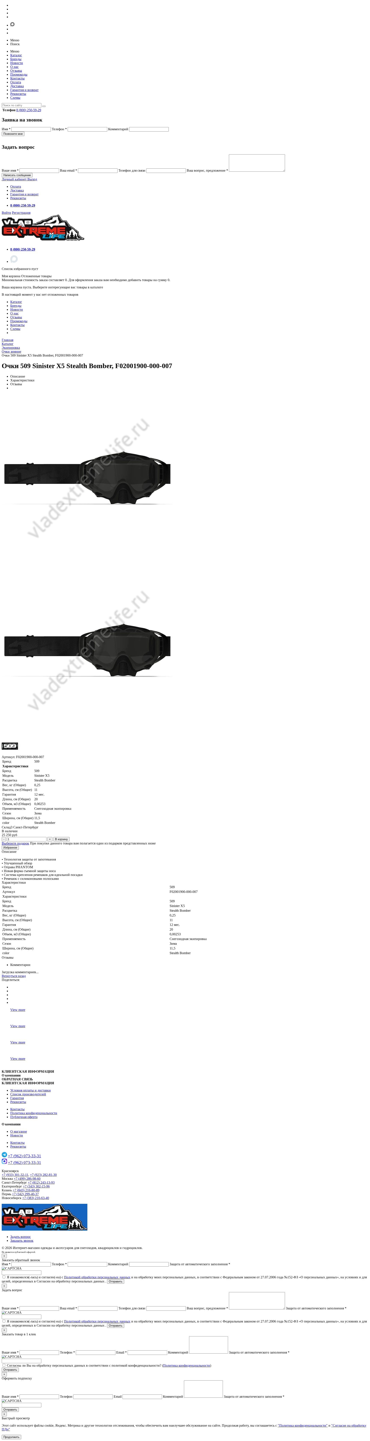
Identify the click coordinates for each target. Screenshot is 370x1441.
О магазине (18, 1131)
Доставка (17, 86)
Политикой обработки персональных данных (97, 1277)
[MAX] (14, 261)
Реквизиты (18, 94)
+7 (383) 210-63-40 (35, 1198)
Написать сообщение (17, 175)
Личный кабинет (14, 179)
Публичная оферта (23, 1117)
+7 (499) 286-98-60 (27, 1178)
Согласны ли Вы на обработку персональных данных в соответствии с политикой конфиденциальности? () (109, 1365)
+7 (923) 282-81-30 (43, 1175)
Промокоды (18, 74)
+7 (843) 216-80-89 (26, 1190)
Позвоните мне (13, 133)
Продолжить (11, 1437)
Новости (16, 63)
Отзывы (16, 70)
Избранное (10, 847)
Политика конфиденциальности (33, 1113)
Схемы (15, 97)
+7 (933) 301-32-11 (15, 1175)
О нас (14, 67)
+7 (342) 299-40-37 (25, 1194)
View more (17, 1010)
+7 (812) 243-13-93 (41, 1182)
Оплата (15, 82)
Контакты (17, 78)
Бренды (15, 59)
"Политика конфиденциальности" (303, 1425)
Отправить (115, 1281)
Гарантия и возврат (24, 90)
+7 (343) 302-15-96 (36, 1186)
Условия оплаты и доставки (30, 1090)
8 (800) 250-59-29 (28, 110)
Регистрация (21, 212)
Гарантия (17, 1098)
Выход (32, 179)
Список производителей (28, 1094)
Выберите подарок (15, 843)
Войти (6, 212)
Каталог (16, 55)
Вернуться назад (14, 976)
